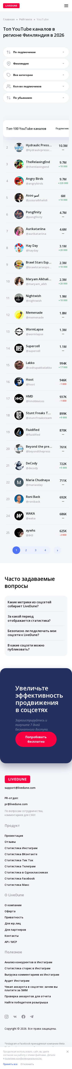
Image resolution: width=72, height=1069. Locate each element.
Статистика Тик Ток (19, 860)
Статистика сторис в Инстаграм (27, 968)
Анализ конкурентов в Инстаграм (28, 962)
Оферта (10, 911)
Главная (9, 19)
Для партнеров (15, 929)
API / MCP (11, 942)
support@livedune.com (20, 787)
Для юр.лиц (13, 923)
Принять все (10, 1064)
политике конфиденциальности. (23, 1058)
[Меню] (66, 5)
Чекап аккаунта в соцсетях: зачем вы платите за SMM (31, 988)
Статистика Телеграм (20, 866)
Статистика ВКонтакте (21, 854)
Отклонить (27, 1064)
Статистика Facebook (20, 878)
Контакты (12, 936)
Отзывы (10, 842)
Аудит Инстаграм (17, 980)
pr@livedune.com (16, 804)
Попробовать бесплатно (36, 739)
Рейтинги (25, 19)
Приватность (14, 917)
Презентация (14, 835)
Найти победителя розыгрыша (26, 1002)
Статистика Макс (17, 885)
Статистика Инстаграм (21, 848)
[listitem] (36, 604)
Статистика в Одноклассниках (26, 872)
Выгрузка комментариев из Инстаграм (32, 974)
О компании (13, 905)
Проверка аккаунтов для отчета (28, 996)
